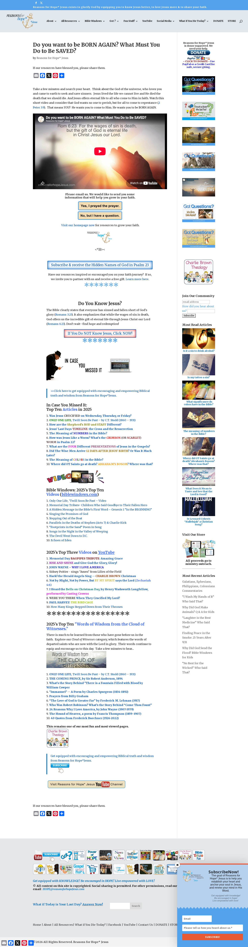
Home (37, 924)
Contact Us (145, 924)
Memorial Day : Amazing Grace (86, 558)
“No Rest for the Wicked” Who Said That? (194, 668)
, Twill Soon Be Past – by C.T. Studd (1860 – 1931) (92, 674)
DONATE (218, 21)
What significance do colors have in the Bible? (198, 403)
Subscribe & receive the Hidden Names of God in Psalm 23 (100, 265)
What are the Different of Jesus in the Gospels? (99, 446)
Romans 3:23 (63, 314)
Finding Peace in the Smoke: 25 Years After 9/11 (196, 637)
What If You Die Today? (192, 21)
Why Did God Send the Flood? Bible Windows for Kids (197, 652)
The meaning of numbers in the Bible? (199, 432)
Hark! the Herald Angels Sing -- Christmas (92, 576)
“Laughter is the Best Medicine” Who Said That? (196, 622)
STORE (232, 21)
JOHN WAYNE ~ (76, 567)
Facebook (114, 924)
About (50, 21)
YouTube (147, 21)
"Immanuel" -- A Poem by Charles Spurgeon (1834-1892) (88, 691)
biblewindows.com (79, 494)
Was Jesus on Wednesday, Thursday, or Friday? (90, 415)
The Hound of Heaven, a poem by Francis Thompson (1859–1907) (95, 713)
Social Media (164, 21)
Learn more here (137, 279)
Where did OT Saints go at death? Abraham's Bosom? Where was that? (198, 461)
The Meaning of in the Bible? (76, 459)
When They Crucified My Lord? (84, 598)
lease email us (77, 194)
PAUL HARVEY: (71, 602)
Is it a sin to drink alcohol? (199, 350)
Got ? (112, 21)
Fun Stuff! (129, 21)
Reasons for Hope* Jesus (52, 58)
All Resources (69, 21)
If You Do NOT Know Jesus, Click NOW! (100, 333)
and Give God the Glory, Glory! (83, 563)
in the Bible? (90, 433)
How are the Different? (85, 424)
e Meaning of (63, 433)
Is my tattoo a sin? (198, 377)
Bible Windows (93, 21)
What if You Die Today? (90, 924)
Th (51, 433)
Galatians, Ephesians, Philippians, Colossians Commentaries (198, 586)
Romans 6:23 (55, 324)
